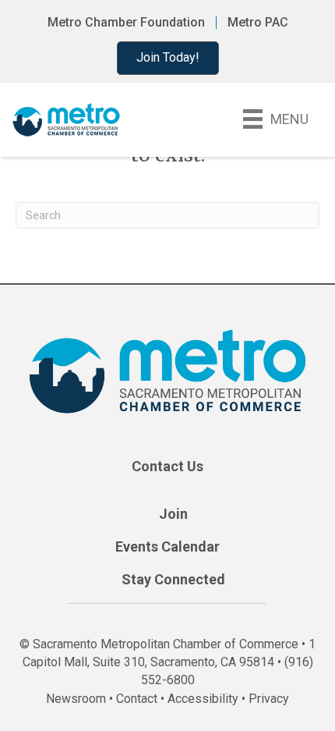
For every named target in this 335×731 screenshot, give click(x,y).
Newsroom (76, 698)
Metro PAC (257, 22)
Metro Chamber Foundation (126, 22)
